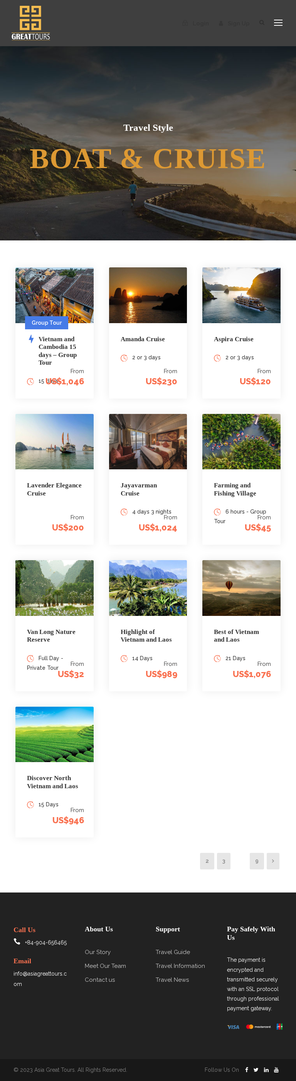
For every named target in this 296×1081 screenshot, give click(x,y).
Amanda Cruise (143, 339)
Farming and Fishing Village (235, 489)
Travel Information (180, 966)
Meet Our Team (105, 966)
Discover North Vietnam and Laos (52, 781)
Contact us (100, 979)
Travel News (172, 979)
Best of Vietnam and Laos (236, 635)
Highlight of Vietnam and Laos (146, 635)
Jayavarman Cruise (139, 489)
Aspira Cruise (234, 339)
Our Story (98, 952)
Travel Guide (173, 952)
